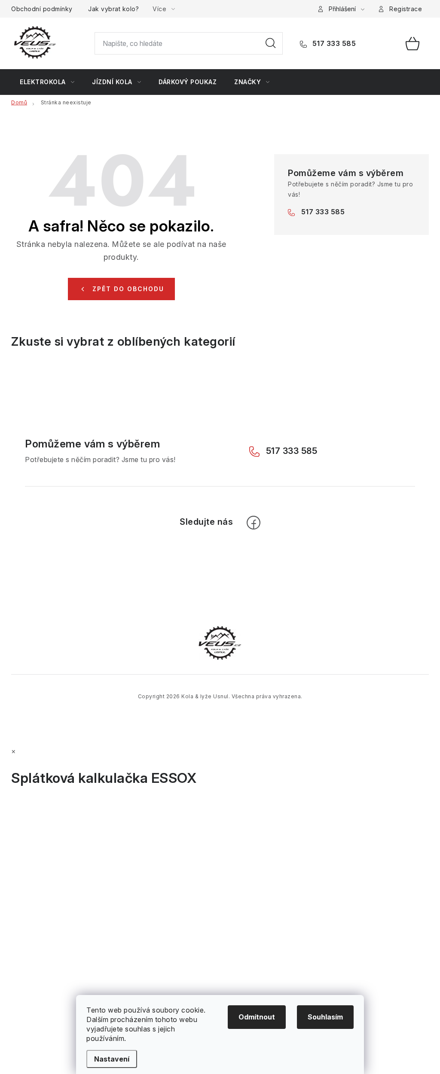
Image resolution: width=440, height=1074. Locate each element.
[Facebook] (253, 522)
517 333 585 (333, 43)
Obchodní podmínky (42, 8)
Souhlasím (325, 1017)
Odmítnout (256, 1017)
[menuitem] (47, 82)
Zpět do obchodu (128, 288)
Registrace (405, 8)
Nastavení (111, 1059)
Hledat (271, 43)
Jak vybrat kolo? (113, 8)
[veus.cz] (220, 642)
